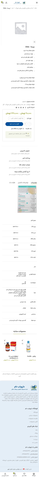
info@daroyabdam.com (23, 457)
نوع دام (29, 118)
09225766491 (26, 451)
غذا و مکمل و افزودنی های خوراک (24, 8)
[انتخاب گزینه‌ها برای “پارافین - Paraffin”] (22, 340)
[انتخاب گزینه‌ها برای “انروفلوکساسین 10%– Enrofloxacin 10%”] (4, 340)
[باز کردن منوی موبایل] (37, 3)
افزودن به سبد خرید (14, 124)
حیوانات (28, 105)
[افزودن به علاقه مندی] (22, 343)
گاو (3, 105)
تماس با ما (35, 443)
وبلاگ (36, 433)
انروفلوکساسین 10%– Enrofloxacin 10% (13, 357)
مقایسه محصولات (33, 419)
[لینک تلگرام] (16, 107)
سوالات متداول (34, 436)
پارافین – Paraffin (31, 356)
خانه (35, 8)
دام (13, 8)
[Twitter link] (23, 107)
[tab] (34, 183)
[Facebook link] (25, 107)
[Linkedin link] (19, 107)
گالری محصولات (34, 422)
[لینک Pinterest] (21, 107)
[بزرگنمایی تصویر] (34, 42)
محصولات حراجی (33, 416)
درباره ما (36, 440)
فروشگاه (35, 412)
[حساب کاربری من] (6, 3)
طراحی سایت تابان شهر (13, 469)
